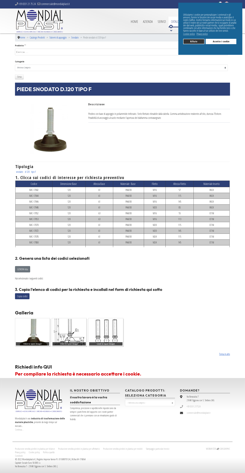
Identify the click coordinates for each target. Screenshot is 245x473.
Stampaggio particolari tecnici (157, 448)
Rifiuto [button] (193, 41)
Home (134, 21)
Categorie (19, 61)
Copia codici (22, 296)
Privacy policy (20, 452)
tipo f (33, 172)
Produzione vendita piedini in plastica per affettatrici (79, 448)
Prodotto (20, 45)
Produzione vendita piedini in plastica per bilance (35, 448)
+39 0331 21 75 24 (27, 4)
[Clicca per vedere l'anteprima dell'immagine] (49, 129)
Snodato (34, 305)
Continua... (19, 429)
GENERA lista (22, 269)
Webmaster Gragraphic (218, 448)
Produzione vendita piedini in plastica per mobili (122, 448)
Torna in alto (224, 354)
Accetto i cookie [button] (221, 41)
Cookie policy (34, 452)
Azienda (148, 21)
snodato (19, 172)
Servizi (162, 21)
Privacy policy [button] (202, 34)
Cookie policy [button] (189, 34)
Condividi (19, 455)
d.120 (27, 172)
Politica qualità (48, 452)
